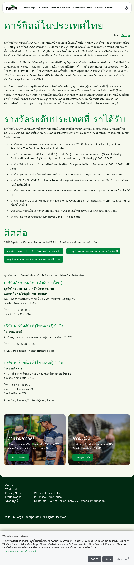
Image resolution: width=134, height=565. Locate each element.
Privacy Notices (14, 493)
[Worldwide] (126, 8)
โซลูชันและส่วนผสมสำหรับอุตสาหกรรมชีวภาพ (33, 259)
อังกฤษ (125, 35)
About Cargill (29, 7)
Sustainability (78, 7)
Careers (99, 7)
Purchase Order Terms (48, 497)
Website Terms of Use (47, 493)
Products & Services (60, 7)
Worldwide (11, 489)
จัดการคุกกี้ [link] (11, 501)
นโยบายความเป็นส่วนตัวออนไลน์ (21, 551)
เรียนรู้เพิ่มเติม (18, 457)
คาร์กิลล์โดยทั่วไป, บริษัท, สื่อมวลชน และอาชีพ (33, 251)
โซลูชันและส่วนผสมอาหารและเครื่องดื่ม (92, 251)
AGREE (94, 559)
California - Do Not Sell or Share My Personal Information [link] (69, 501)
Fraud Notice (13, 497)
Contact (108, 7)
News (89, 7)
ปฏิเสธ (108, 559)
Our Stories (43, 7)
